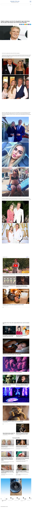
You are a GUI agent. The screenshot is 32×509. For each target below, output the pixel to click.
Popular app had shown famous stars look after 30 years (7, 446)
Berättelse (11, 24)
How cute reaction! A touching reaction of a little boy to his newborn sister (22, 472)
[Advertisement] (16, 12)
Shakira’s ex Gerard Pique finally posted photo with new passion (21, 446)
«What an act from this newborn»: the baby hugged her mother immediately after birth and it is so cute (22, 458)
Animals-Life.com (14, 1)
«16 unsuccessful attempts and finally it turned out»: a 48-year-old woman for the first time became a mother (7, 459)
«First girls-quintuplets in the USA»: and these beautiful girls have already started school (7, 472)
